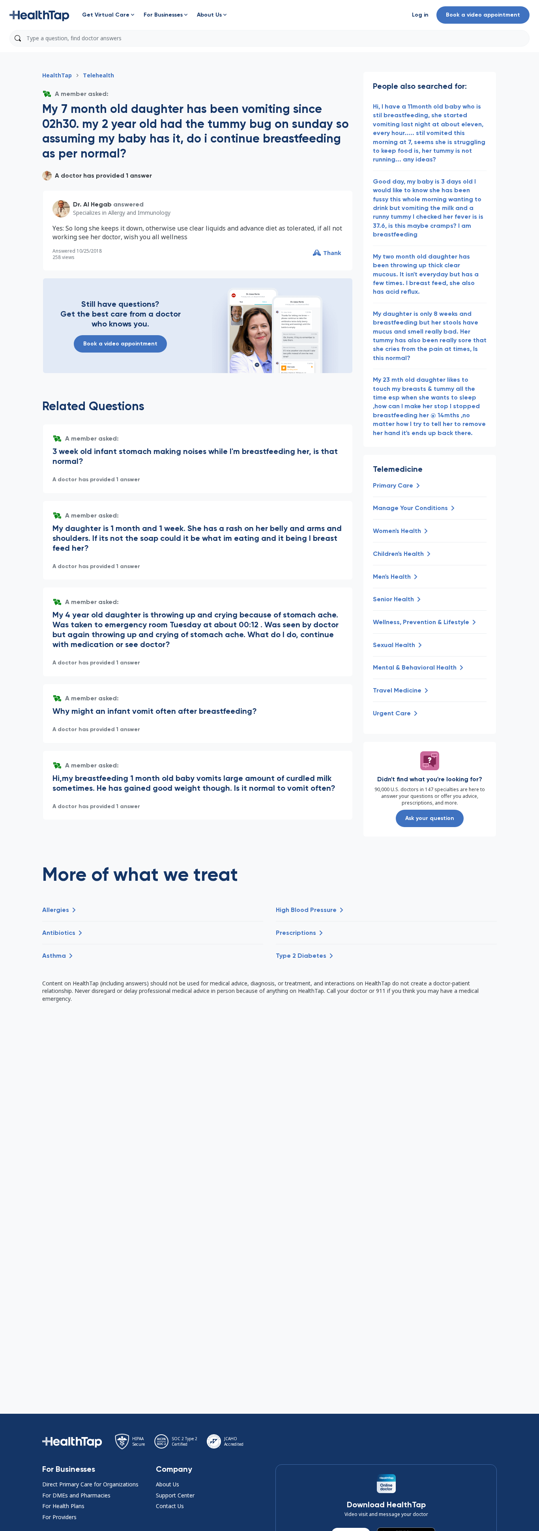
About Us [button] (167, 1484)
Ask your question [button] (429, 818)
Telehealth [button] (98, 75)
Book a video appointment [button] (483, 14)
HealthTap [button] (57, 75)
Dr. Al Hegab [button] (92, 204)
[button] (39, 15)
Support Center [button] (175, 1495)
